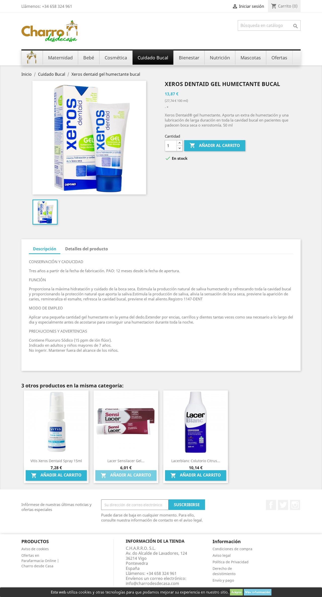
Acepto (236, 592)
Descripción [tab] (44, 249)
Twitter (283, 505)
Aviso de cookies (35, 548)
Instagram (295, 505)
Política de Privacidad (231, 562)
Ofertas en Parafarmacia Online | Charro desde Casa (40, 560)
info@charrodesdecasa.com (152, 583)
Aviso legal (222, 555)
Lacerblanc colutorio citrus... (195, 460)
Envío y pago (223, 580)
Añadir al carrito (214, 145)
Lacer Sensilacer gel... (125, 460)
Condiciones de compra (232, 548)
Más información (257, 592)
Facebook (271, 505)
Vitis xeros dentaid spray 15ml (56, 460)
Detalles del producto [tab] (86, 249)
